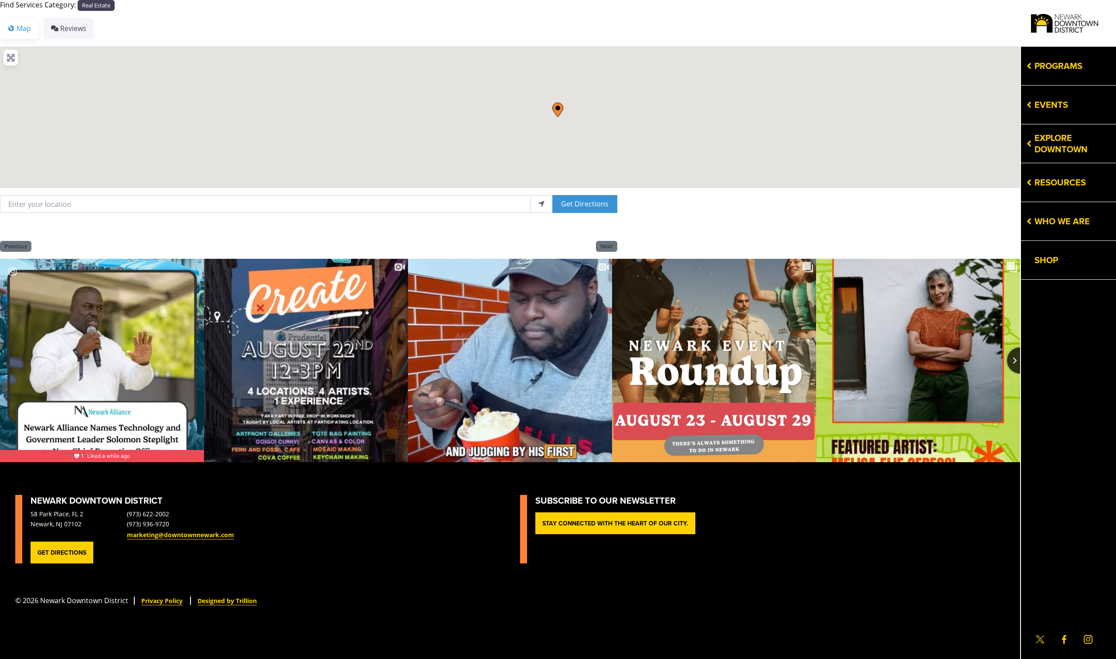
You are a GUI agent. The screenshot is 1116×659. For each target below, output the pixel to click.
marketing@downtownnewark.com (180, 535)
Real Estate (96, 5)
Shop (1046, 260)
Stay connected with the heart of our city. (615, 523)
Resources (1060, 182)
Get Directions (585, 203)
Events (1051, 104)
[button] (557, 110)
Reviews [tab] (73, 28)
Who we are (1062, 221)
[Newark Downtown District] (1064, 23)
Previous (15, 246)
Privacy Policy (162, 601)
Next (606, 246)
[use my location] (541, 204)
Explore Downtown (1061, 143)
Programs (1058, 65)
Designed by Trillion (227, 601)
